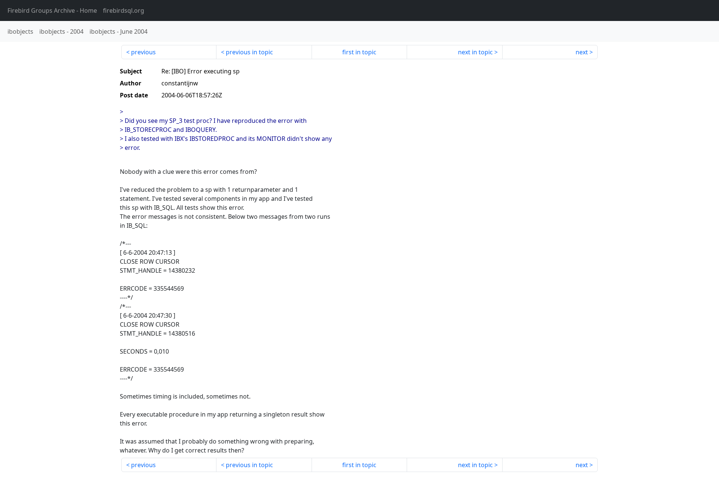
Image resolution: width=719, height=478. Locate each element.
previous (143, 52)
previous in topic (249, 52)
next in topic (475, 52)
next (582, 52)
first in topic (359, 52)
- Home (52, 10)
